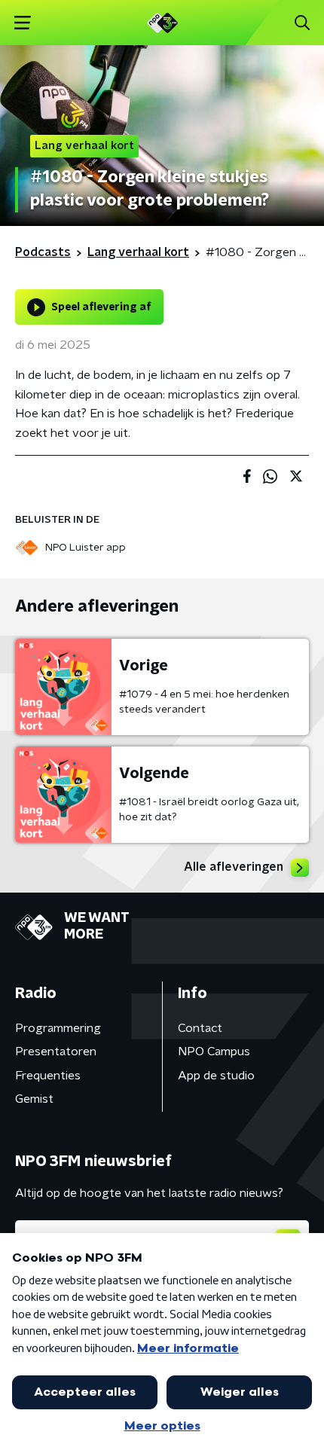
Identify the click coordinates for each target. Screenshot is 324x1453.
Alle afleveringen (233, 867)
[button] (22, 23)
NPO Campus (214, 1051)
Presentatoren (55, 1051)
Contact (200, 1028)
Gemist (34, 1099)
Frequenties (48, 1076)
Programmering (58, 1028)
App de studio (216, 1076)
